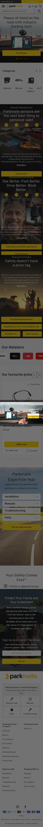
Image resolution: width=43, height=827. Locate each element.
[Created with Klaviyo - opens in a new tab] (21, 424)
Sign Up (33, 417)
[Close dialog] (42, 403)
